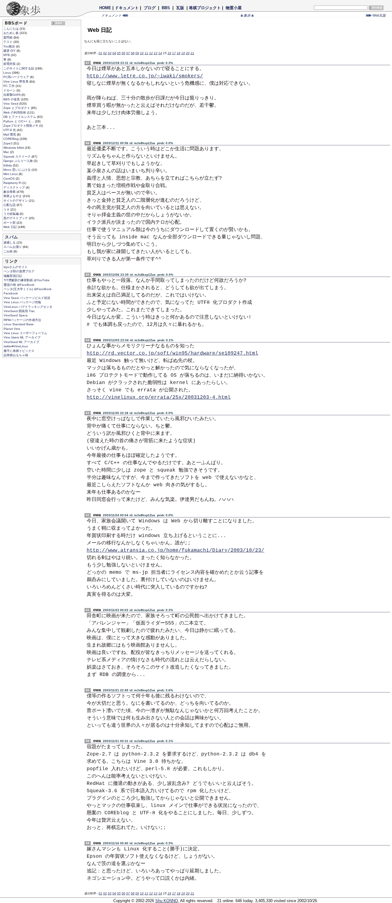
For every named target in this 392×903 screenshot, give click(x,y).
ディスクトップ (14, 187)
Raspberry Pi (12, 183)
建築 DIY (10, 50)
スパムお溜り (13, 246)
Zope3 (8, 143)
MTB (7, 55)
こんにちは (11, 28)
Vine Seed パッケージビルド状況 (27, 298)
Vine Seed (11, 103)
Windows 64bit (14, 147)
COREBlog (11, 138)
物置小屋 (233, 8)
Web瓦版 (378, 15)
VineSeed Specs (16, 315)
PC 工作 (9, 86)
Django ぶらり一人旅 (18, 160)
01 (100, 53)
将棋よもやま (13, 196)
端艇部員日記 (13, 276)
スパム (11, 237)
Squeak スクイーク (17, 156)
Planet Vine (12, 328)
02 (105, 53)
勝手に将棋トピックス (19, 351)
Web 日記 (10, 227)
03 (109, 53)
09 (137, 53)
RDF (59, 23)
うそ (6, 209)
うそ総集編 (11, 213)
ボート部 (10, 222)
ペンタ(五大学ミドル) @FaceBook (27, 289)
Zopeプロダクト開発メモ (21, 125)
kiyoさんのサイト (16, 267)
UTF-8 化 (10, 130)
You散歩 (9, 46)
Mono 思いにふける (17, 169)
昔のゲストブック (16, 218)
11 (146, 53)
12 (151, 53)
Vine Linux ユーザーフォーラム (25, 333)
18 (178, 53)
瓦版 (180, 8)
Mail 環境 (10, 134)
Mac (6, 152)
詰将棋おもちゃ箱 (16, 355)
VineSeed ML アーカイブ (21, 342)
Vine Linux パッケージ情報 (22, 302)
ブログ (149, 8)
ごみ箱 (8, 251)
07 (128, 53)
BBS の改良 (12, 99)
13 (155, 53)
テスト (8, 41)
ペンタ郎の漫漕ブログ (19, 271)
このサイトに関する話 (19, 68)
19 (183, 53)
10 (142, 53)
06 (123, 53)
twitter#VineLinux (16, 346)
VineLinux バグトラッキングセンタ (28, 306)
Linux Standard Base (19, 324)
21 (192, 53)
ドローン (10, 90)
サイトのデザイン (16, 200)
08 (132, 53)
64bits (8, 165)
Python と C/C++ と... (19, 121)
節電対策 (10, 63)
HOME (105, 8)
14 (160, 53)
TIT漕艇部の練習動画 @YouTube (27, 280)
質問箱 (8, 37)
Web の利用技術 (15, 112)
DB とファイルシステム (20, 116)
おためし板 (11, 33)
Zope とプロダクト (17, 108)
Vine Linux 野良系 (16, 81)
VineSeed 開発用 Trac (19, 311)
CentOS (9, 178)
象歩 (247, 15)
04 (114, 53)
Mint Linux (11, 174)
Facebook (11, 293)
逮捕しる (10, 242)
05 (119, 53)
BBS (165, 8)
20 (188, 53)
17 (174, 53)
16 (169, 53)
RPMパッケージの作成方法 (22, 320)
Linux (7, 72)
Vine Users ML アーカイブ (22, 337)
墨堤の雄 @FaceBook (19, 284)
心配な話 (10, 205)
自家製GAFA (12, 94)
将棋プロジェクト (205, 8)
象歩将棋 (10, 191)
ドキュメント (127, 8)
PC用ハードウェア (16, 77)
